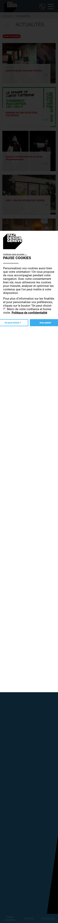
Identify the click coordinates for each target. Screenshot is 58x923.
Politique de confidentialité (29, 312)
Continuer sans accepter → (15, 254)
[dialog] (29, 461)
